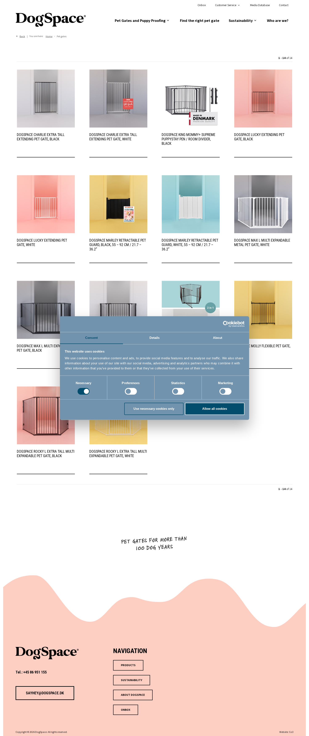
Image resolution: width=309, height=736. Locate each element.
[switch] (131, 391)
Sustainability (131, 680)
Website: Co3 (286, 732)
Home (49, 36)
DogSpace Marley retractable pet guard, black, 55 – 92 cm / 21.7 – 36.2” (117, 244)
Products (128, 665)
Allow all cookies (214, 409)
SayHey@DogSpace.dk (45, 693)
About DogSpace (133, 695)
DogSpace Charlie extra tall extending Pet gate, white (113, 137)
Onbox (125, 710)
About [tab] (217, 337)
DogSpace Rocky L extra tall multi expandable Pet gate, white (118, 453)
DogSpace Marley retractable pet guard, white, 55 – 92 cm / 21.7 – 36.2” (190, 244)
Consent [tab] (91, 337)
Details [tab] (154, 337)
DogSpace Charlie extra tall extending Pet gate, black (41, 137)
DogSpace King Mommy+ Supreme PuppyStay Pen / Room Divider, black (188, 139)
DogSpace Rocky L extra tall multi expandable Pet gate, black (45, 453)
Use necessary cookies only (153, 409)
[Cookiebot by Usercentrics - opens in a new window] (226, 324)
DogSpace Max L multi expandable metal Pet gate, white (262, 242)
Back (22, 36)
